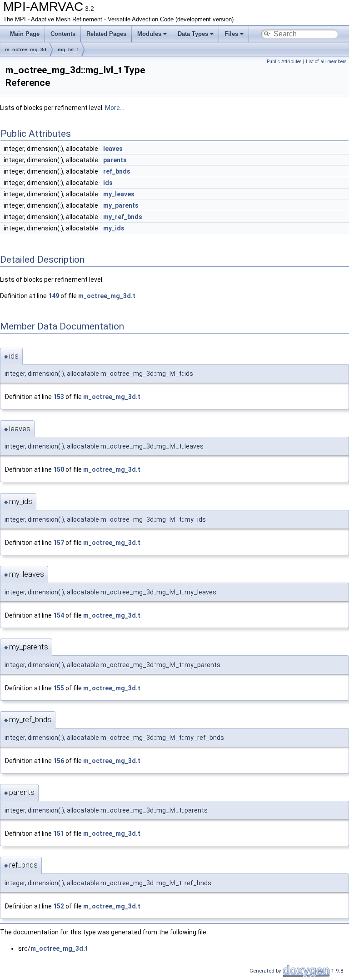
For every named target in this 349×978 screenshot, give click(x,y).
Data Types (193, 33)
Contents (62, 33)
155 (58, 688)
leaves (113, 148)
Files (231, 33)
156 (58, 760)
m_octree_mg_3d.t (106, 295)
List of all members (326, 62)
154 (58, 615)
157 (58, 542)
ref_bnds (116, 171)
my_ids (114, 228)
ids (108, 182)
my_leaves (119, 194)
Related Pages (106, 33)
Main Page (25, 33)
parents (115, 160)
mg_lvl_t (68, 49)
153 (58, 396)
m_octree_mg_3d (25, 49)
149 (53, 295)
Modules (149, 33)
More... (114, 107)
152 (58, 906)
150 (58, 469)
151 (58, 833)
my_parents (121, 205)
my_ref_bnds (122, 216)
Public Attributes (284, 62)
